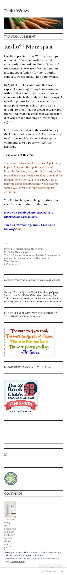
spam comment (26, 258)
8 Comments (11, 264)
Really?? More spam (28, 47)
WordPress (10, 261)
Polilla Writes (16, 11)
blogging (41, 255)
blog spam (29, 255)
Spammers (42, 258)
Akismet (17, 255)
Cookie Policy (17, 561)
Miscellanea (22, 252)
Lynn (40, 248)
